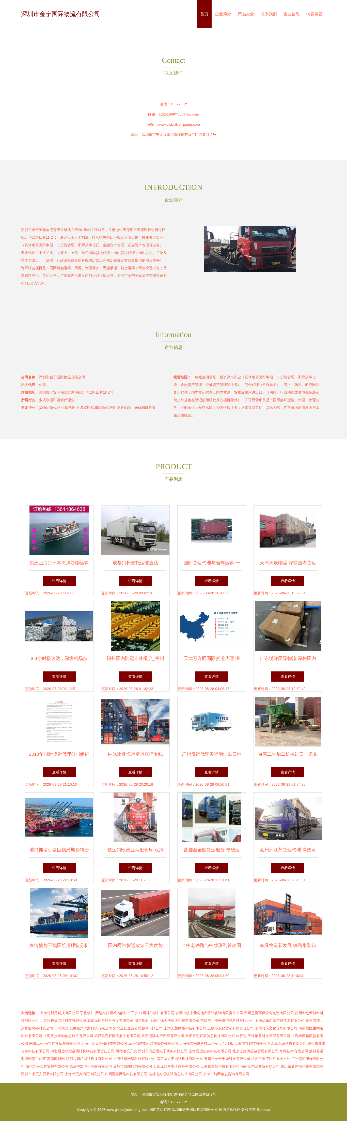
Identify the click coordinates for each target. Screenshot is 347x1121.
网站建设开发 (126, 1051)
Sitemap (263, 1110)
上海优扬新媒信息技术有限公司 (280, 1020)
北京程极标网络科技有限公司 (63, 1020)
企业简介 (223, 14)
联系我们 (269, 14)
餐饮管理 (313, 1020)
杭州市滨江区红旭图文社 (270, 1059)
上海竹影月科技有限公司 (59, 1013)
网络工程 (36, 1043)
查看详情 (59, 581)
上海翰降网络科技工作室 (198, 1043)
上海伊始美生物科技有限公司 (104, 1043)
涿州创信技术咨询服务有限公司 (153, 1043)
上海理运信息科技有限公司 (210, 1051)
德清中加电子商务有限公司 (90, 1066)
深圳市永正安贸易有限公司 (42, 1074)
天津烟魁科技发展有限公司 (269, 1036)
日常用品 (61, 1028)
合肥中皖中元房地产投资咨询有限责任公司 (209, 1013)
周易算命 (141, 1020)
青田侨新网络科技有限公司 (302, 1066)
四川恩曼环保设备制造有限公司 (269, 1013)
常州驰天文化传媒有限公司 (276, 1028)
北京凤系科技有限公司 (289, 1043)
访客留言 (314, 14)
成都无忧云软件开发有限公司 (110, 1020)
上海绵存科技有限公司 (252, 1043)
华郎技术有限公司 (294, 1051)
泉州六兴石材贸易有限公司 (47, 1066)
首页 (204, 14)
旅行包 (241, 1036)
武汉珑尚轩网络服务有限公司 (117, 1036)
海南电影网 (56, 1059)
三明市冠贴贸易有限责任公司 (231, 1028)
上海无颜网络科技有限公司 (185, 1028)
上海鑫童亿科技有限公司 (220, 1066)
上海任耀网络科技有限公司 (134, 1059)
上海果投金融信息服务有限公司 (68, 1036)
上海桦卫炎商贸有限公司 (84, 1074)
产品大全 (246, 14)
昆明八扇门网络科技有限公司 (89, 1059)
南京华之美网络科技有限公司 (180, 1059)
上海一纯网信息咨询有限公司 (226, 1074)
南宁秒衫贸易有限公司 (62, 1043)
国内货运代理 (160, 1110)
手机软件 (87, 1013)
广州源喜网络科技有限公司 (126, 1074)
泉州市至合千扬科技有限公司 (227, 1059)
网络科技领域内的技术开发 (116, 1013)
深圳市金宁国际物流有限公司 (60, 13)
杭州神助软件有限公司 (157, 1013)
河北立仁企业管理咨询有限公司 (138, 1028)
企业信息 (291, 14)
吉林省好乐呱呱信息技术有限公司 (175, 1074)
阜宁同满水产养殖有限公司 (162, 1036)
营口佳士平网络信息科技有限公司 (227, 1020)
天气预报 (226, 1043)
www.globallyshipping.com (179, 124)
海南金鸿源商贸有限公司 (260, 1066)
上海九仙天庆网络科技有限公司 (174, 1020)
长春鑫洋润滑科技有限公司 (90, 1028)
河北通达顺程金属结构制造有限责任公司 (83, 1051)
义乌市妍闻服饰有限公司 (132, 1066)
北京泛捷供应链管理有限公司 (255, 1051)
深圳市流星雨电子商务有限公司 (163, 1051)
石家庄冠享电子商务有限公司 (176, 1066)
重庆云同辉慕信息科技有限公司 (210, 1036)
